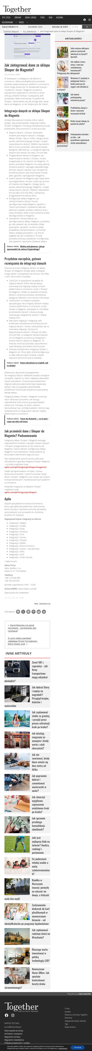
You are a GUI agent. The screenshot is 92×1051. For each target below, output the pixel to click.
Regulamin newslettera (14, 1040)
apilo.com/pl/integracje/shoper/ (20, 492)
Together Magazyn (11, 31)
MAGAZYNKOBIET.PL (10, 26)
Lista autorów (84, 994)
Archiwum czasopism (13, 1033)
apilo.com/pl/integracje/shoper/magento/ (25, 467)
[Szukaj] (87, 27)
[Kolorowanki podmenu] (16, 22)
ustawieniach (63, 1049)
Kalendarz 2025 (35, 26)
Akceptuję (77, 1047)
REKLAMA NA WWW (60, 26)
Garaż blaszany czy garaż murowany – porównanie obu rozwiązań (22, 628)
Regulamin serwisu (12, 1037)
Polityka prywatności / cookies (17, 1043)
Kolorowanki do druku (13, 1030)
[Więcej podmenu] (27, 22)
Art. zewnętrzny (29, 31)
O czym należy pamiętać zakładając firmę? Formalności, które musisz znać (23, 641)
